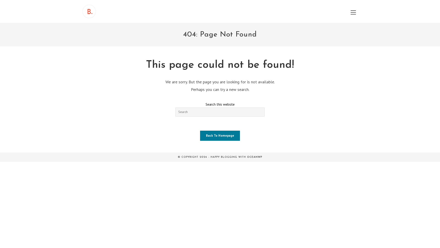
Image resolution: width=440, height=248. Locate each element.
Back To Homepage (220, 136)
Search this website (220, 104)
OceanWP (254, 157)
